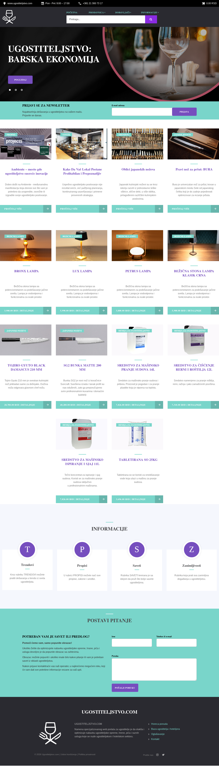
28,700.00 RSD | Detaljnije (19, 404)
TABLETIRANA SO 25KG (138, 459)
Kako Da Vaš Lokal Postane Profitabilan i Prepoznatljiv (82, 171)
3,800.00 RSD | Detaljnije (131, 310)
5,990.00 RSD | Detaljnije (75, 310)
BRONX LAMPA (26, 271)
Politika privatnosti (86, 754)
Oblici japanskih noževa (138, 169)
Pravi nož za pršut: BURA (194, 169)
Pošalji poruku (125, 687)
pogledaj (20, 75)
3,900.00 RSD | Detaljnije (19, 310)
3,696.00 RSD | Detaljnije (131, 499)
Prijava (184, 111)
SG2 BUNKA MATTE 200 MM (82, 367)
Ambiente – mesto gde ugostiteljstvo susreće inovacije (26, 171)
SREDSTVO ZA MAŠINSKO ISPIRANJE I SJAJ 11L (82, 461)
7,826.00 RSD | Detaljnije (131, 404)
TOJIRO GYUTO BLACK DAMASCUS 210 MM (26, 367)
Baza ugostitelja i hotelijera (165, 729)
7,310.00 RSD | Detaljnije (186, 404)
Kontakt (155, 739)
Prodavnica (96, 12)
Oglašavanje (158, 734)
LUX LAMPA (82, 271)
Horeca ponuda (159, 724)
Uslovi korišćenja (69, 754)
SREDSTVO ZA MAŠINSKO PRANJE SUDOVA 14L (138, 367)
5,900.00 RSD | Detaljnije (186, 310)
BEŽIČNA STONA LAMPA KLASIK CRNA (194, 273)
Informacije (149, 12)
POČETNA (71, 12)
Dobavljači (122, 12)
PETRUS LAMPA (138, 271)
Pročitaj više (13, 208)
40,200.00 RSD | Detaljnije (75, 404)
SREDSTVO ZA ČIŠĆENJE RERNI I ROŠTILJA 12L (194, 367)
